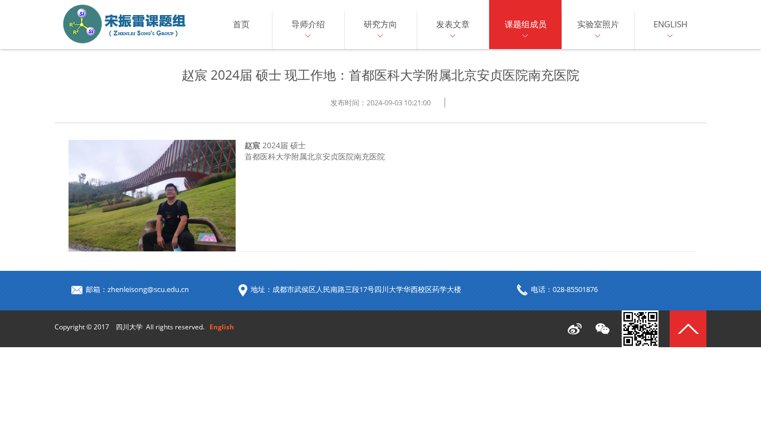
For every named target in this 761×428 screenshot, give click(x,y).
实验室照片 (598, 24)
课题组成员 (526, 24)
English (670, 24)
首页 (241, 24)
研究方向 (380, 24)
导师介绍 (308, 24)
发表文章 (453, 24)
